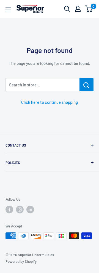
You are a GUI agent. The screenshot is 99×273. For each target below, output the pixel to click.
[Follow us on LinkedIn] (30, 209)
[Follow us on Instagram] (20, 209)
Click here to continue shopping (49, 102)
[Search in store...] (86, 84)
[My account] (78, 9)
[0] (89, 9)
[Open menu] (8, 9)
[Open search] (67, 9)
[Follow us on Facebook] (9, 209)
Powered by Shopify (21, 261)
